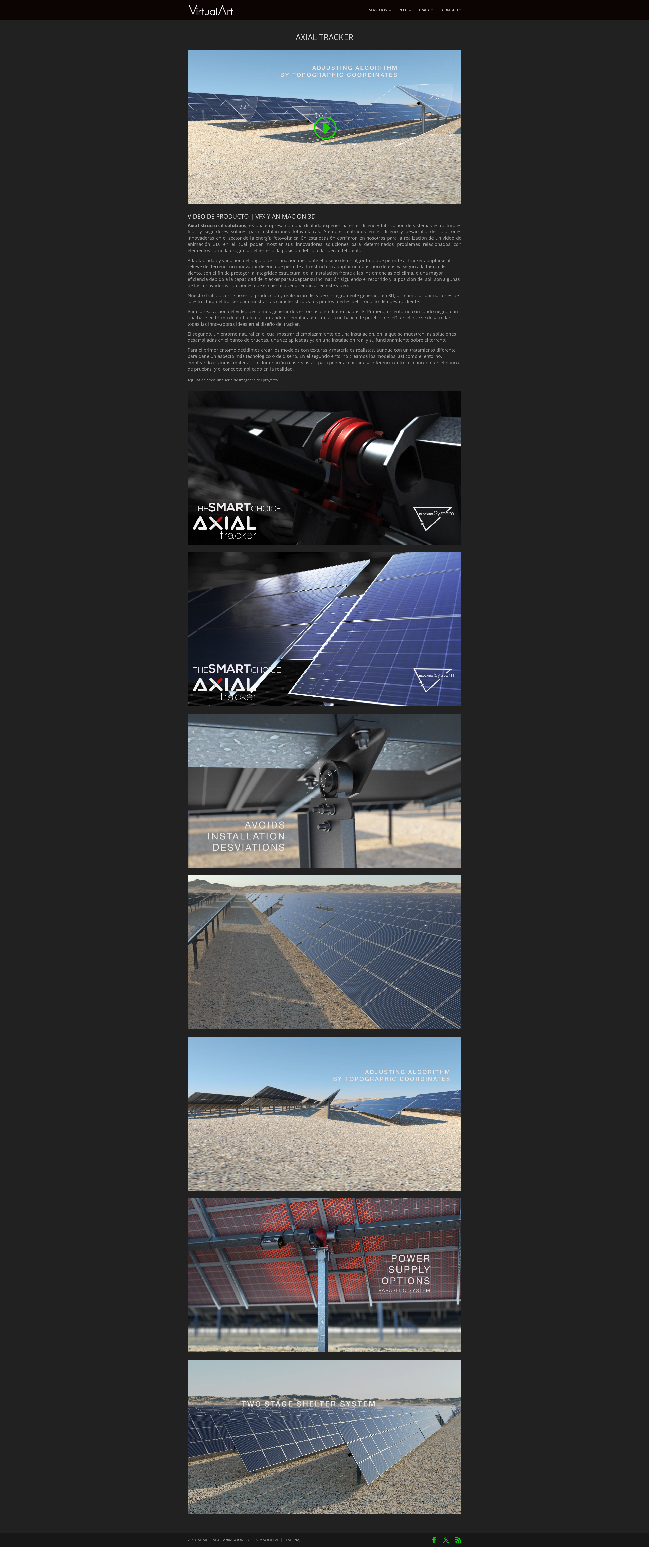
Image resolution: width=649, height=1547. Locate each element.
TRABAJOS (427, 10)
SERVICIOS (378, 10)
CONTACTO (451, 10)
